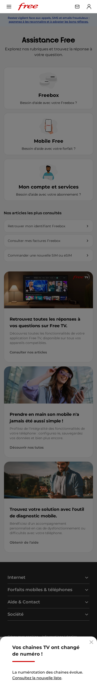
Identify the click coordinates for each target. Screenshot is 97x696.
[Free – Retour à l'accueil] (28, 6)
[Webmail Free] (77, 6)
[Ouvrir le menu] (9, 6)
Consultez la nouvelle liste (36, 678)
